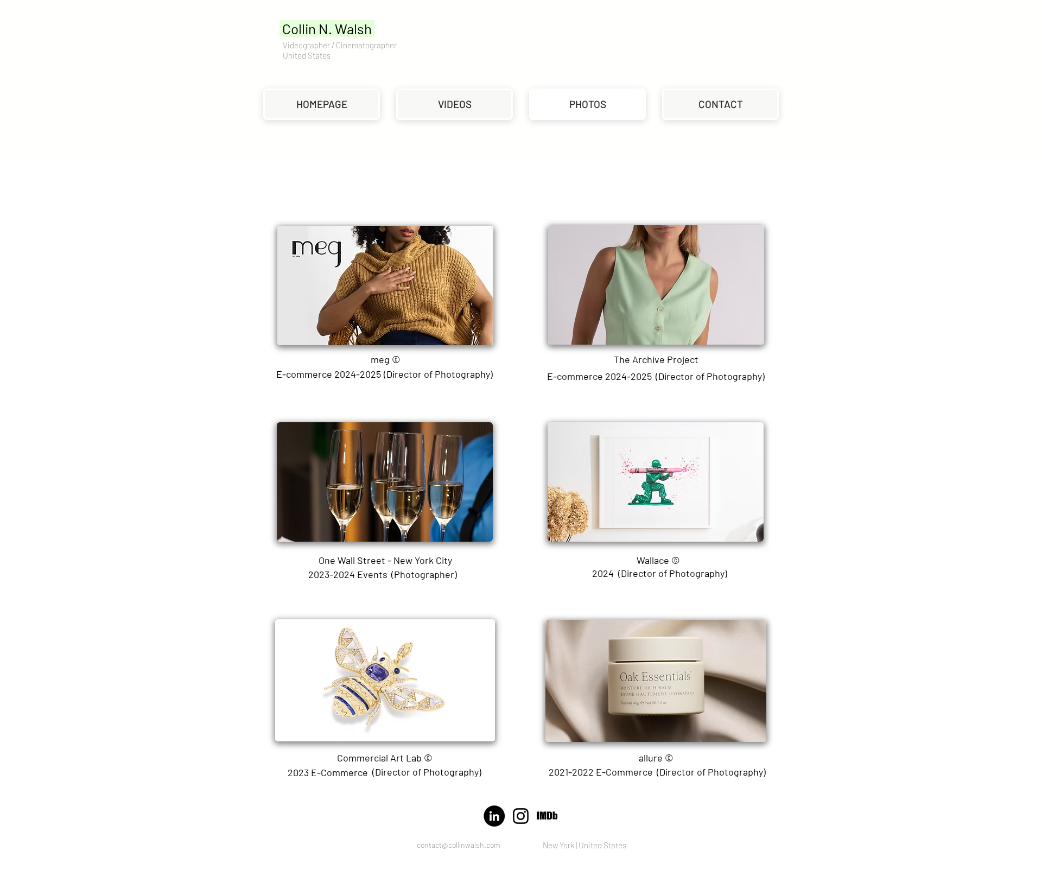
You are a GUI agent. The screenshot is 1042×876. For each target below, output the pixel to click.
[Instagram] (520, 816)
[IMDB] (547, 816)
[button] (656, 359)
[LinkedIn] (494, 816)
